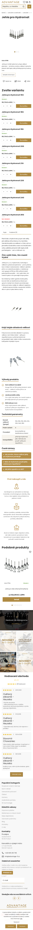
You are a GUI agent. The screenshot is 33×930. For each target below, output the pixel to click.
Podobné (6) (13, 232)
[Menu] (29, 6)
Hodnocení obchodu (16, 676)
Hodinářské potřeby (9, 800)
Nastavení (16, 922)
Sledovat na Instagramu (16, 620)
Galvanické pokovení (9, 792)
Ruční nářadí (6, 789)
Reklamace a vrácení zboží (11, 813)
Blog (3, 822)
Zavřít (24, 84)
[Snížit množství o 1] (3, 106)
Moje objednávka (7, 816)
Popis (4, 232)
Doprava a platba (8, 810)
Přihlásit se (7, 873)
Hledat (23, 6)
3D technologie (7, 803)
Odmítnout (11, 926)
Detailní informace (8, 75)
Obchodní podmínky (9, 819)
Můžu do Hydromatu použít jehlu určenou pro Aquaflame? (15, 463)
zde (21, 919)
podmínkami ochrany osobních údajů (15, 888)
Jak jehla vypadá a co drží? (14, 469)
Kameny (4, 797)
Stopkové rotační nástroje (11, 786)
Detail (16, 599)
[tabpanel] (16, 34)
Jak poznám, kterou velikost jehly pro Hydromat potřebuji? (15, 455)
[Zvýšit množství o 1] (10, 106)
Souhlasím (22, 926)
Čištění (4, 794)
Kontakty (5, 824)
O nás (4, 827)
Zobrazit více (16, 774)
